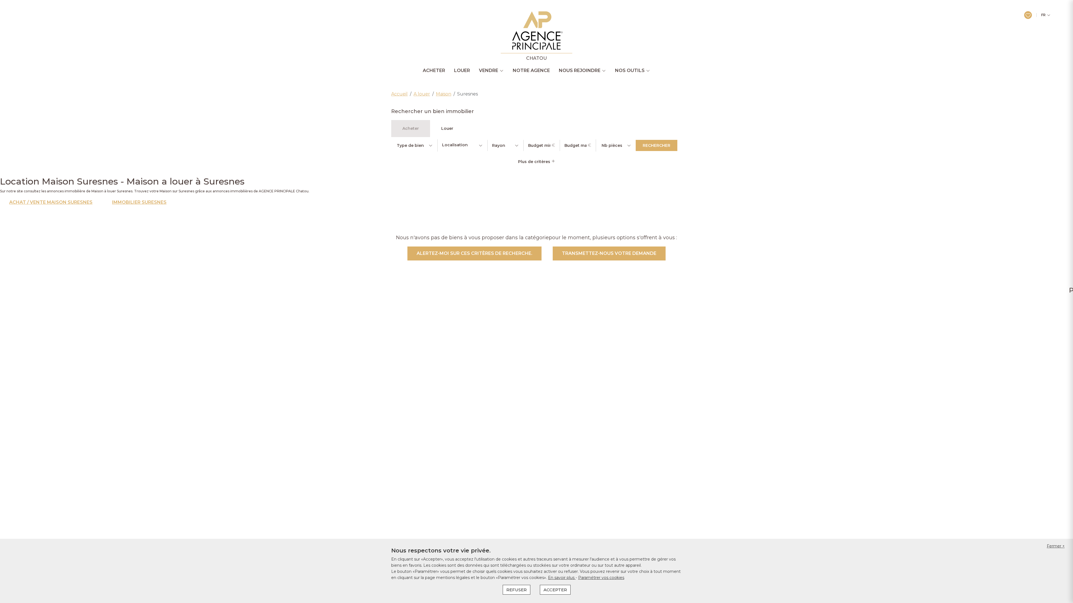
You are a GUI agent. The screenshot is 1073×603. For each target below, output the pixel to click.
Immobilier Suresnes (139, 202)
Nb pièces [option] (612, 145)
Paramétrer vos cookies (601, 577)
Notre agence (531, 70)
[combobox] (462, 145)
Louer (462, 70)
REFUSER (516, 589)
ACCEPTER (555, 589)
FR (1043, 15)
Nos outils (630, 70)
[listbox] (414, 145)
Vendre (488, 70)
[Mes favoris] (1028, 15)
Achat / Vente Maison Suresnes (50, 202)
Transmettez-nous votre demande (609, 253)
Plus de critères (534, 161)
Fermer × (1056, 546)
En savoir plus (562, 577)
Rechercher (656, 145)
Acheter (434, 70)
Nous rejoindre (579, 70)
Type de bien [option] (410, 145)
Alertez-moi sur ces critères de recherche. (474, 253)
